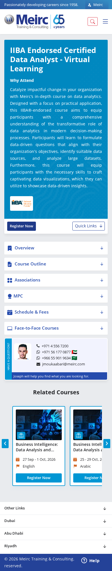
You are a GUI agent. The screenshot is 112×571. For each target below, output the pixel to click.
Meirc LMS (95, 8)
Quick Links (86, 226)
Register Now (21, 226)
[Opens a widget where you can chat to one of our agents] (90, 561)
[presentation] (5, 443)
